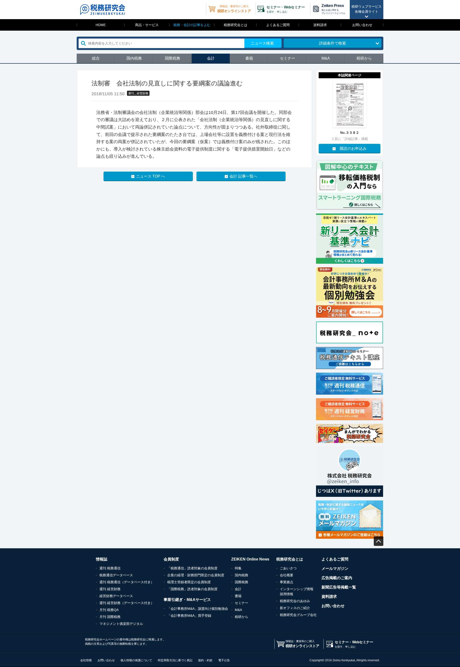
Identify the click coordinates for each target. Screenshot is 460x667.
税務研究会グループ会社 (298, 615)
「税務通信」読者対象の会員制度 (192, 568)
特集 (238, 568)
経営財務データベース (116, 596)
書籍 (249, 58)
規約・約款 (205, 660)
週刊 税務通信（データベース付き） (126, 582)
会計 (211, 58)
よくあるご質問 (278, 25)
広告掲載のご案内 (337, 578)
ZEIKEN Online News (250, 559)
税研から (364, 58)
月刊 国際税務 (110, 617)
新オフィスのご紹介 (295, 608)
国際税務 (172, 58)
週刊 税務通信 (110, 568)
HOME (101, 25)
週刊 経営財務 (110, 589)
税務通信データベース (116, 575)
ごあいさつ (288, 568)
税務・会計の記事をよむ (191, 25)
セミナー (287, 58)
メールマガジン (335, 568)
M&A (326, 58)
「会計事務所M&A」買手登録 (189, 615)
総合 (96, 58)
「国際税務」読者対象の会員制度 (192, 589)
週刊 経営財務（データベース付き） (126, 603)
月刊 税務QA (109, 610)
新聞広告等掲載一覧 (339, 587)
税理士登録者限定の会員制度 (189, 582)
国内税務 (134, 58)
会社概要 (286, 575)
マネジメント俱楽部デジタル (121, 624)
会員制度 (171, 559)
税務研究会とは (235, 25)
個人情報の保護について (136, 660)
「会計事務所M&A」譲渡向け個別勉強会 (197, 609)
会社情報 (86, 660)
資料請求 (320, 25)
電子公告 (224, 660)
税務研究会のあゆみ (295, 601)
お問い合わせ (362, 25)
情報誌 (101, 559)
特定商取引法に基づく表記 (175, 660)
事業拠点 (286, 582)
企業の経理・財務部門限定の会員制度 (195, 575)
